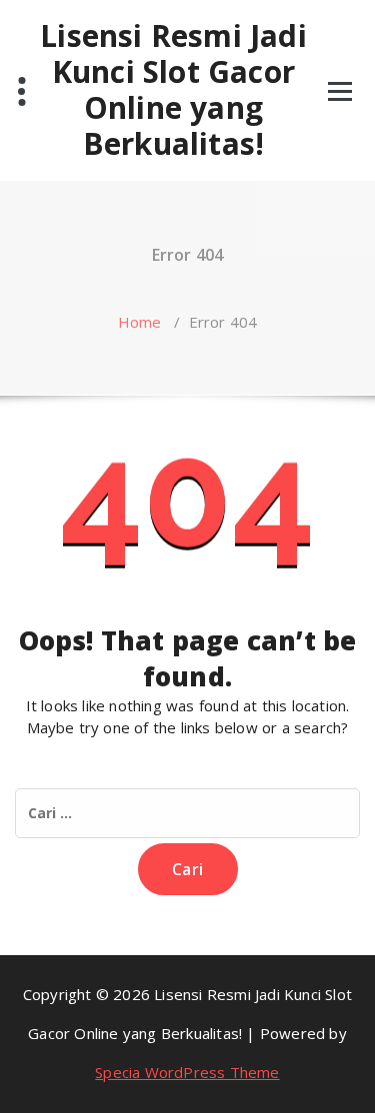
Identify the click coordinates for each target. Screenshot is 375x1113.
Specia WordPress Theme (187, 1072)
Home (140, 322)
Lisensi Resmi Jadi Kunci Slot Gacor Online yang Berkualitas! (173, 90)
